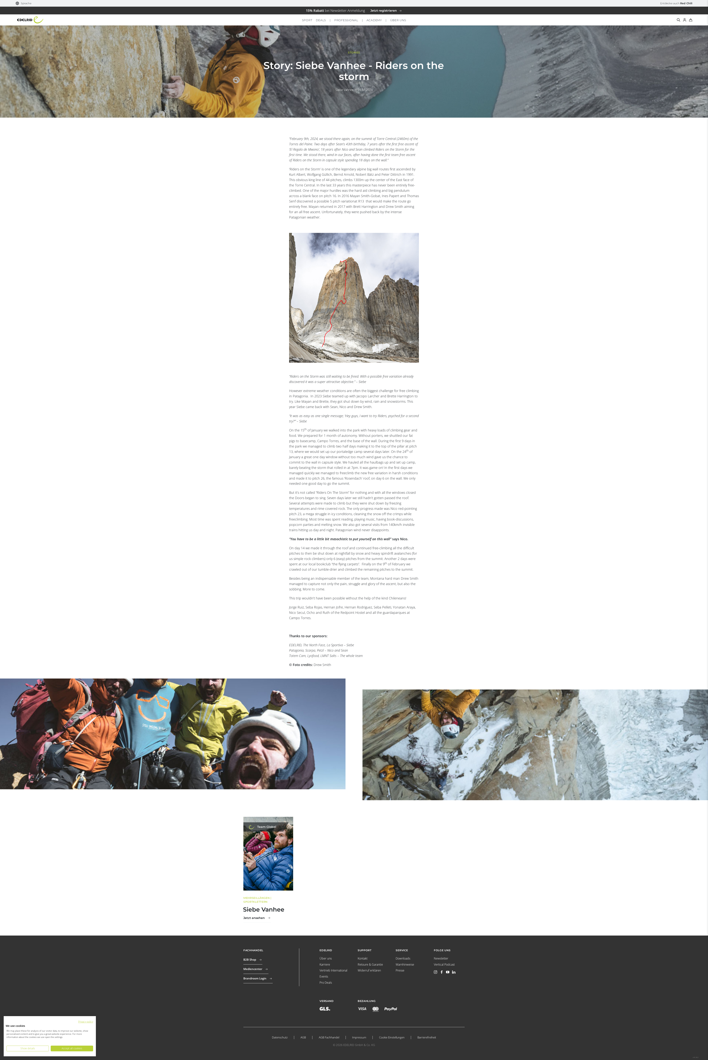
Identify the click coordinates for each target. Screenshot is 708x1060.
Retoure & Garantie (370, 964)
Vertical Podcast (444, 964)
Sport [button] (307, 20)
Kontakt (362, 958)
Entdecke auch (676, 3)
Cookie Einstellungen (392, 1037)
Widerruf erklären (369, 970)
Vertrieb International (333, 970)
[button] (23, 3)
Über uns (326, 958)
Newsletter (441, 958)
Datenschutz (280, 1037)
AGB (303, 1037)
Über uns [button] (398, 20)
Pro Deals (326, 983)
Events (324, 976)
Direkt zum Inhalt (354, 2)
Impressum (359, 1037)
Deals (321, 20)
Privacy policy (85, 1021)
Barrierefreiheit (426, 1037)
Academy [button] (374, 20)
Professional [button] (346, 20)
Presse (400, 970)
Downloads (403, 958)
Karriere (325, 964)
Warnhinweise (405, 964)
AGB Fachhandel (329, 1037)
